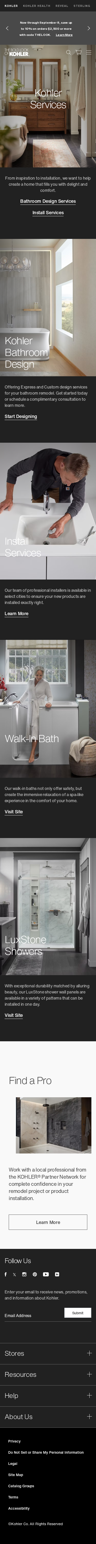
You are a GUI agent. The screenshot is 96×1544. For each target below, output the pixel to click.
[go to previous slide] (7, 28)
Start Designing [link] (21, 417)
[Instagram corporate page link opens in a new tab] (24, 1274)
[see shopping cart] (78, 52)
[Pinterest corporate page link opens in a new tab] (35, 1274)
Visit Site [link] (14, 812)
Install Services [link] (48, 213)
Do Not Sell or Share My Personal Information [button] (46, 1452)
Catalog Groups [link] (21, 1486)
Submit (78, 1313)
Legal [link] (12, 1463)
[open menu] (88, 52)
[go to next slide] (88, 28)
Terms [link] (13, 1497)
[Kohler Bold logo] (17, 52)
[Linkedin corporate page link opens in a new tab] (57, 1274)
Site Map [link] (15, 1474)
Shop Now (50, 37)
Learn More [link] (16, 614)
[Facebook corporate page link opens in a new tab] (5, 1274)
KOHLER (11, 5)
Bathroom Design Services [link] (48, 202)
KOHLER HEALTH (36, 5)
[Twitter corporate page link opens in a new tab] (14, 1274)
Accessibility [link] (19, 1508)
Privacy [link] (14, 1441)
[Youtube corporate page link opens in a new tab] (46, 1274)
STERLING (81, 5)
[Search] (68, 52)
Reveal (62, 5)
